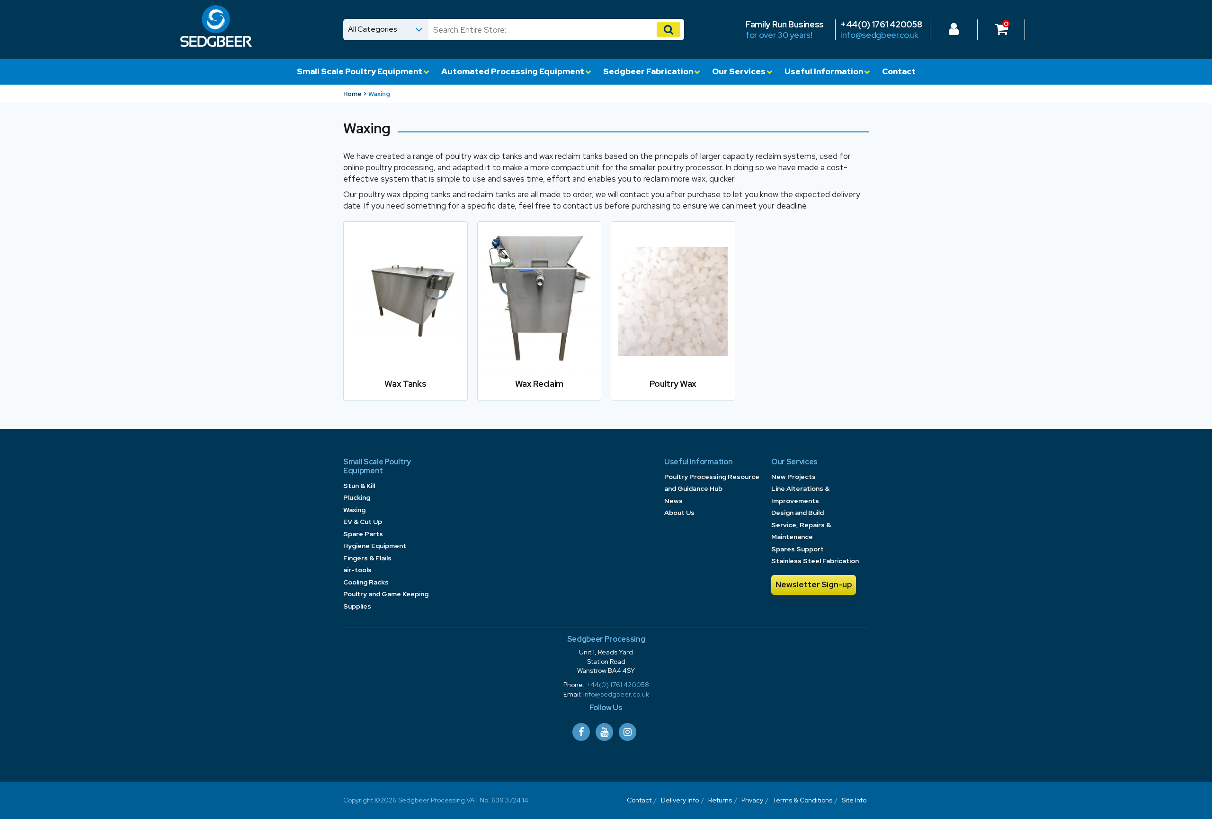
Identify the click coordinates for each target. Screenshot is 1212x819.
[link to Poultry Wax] (673, 316)
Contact (899, 71)
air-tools (357, 570)
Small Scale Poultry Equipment (359, 71)
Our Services (739, 71)
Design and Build (797, 512)
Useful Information (823, 71)
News (673, 501)
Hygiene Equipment (374, 545)
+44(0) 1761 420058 (881, 24)
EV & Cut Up (362, 521)
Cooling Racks (366, 582)
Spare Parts (363, 534)
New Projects (793, 476)
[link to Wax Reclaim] (539, 316)
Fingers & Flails (367, 558)
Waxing (354, 509)
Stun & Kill (359, 485)
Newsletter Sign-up (813, 584)
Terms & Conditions (802, 800)
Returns (720, 800)
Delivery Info (680, 800)
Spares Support (797, 549)
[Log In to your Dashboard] (954, 31)
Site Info (854, 800)
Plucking (356, 497)
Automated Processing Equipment (512, 71)
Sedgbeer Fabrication (648, 71)
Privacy (752, 800)
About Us (679, 512)
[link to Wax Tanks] (405, 316)
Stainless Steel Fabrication (815, 561)
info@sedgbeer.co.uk (879, 34)
